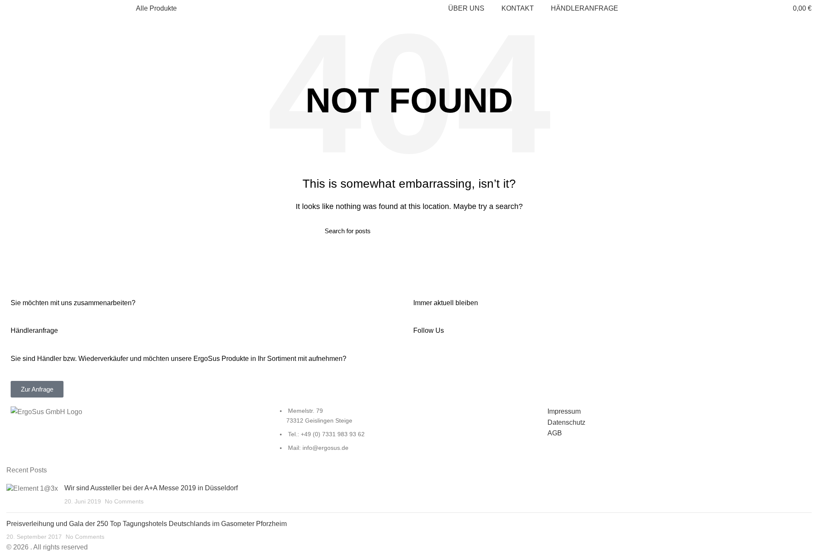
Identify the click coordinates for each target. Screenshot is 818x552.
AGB (554, 433)
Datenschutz (566, 422)
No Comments (124, 501)
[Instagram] (447, 364)
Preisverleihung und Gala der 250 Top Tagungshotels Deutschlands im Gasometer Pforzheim (146, 523)
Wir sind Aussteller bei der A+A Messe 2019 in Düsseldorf (151, 488)
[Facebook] (424, 364)
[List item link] (409, 433)
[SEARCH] (482, 230)
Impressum (564, 411)
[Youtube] (470, 364)
